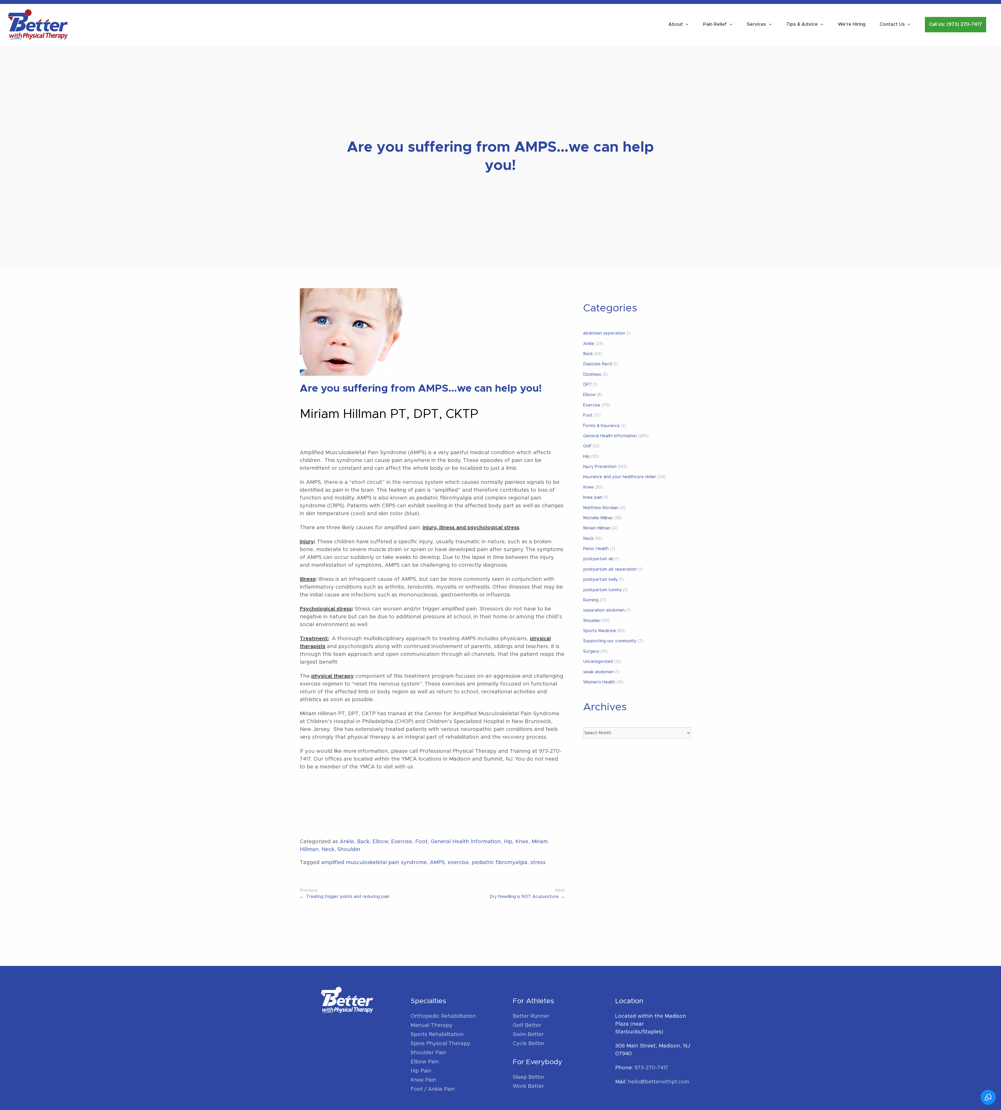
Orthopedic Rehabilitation (443, 1016)
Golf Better (527, 1025)
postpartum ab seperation (610, 569)
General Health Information (466, 841)
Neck (328, 849)
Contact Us (892, 24)
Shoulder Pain (428, 1052)
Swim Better (528, 1034)
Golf (587, 446)
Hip (508, 841)
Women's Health (599, 682)
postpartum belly (600, 579)
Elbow (380, 841)
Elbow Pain (425, 1061)
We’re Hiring (851, 24)
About (675, 24)
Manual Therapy (432, 1025)
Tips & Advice (802, 24)
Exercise (401, 841)
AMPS (437, 862)
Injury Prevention (600, 467)
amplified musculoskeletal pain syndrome (374, 862)
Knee (521, 841)
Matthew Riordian (600, 508)
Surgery (591, 651)
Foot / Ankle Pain (433, 1089)
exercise (458, 862)
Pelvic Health (596, 549)
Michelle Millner (598, 518)
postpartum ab (598, 559)
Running (591, 600)
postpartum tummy (602, 590)
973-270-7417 (651, 1067)
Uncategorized (598, 661)
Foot (421, 841)
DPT (587, 385)
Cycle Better (529, 1043)
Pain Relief (715, 24)
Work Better (528, 1086)
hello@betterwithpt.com (658, 1081)
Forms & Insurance (601, 426)
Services (756, 24)
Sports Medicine (599, 631)
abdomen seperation (604, 333)
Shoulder (349, 849)
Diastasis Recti (597, 364)
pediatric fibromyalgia (499, 862)
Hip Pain (421, 1071)
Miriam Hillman (597, 528)
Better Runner (531, 1016)
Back (363, 841)
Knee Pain (423, 1080)
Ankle (347, 841)
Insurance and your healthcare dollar (619, 477)
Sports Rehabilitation (437, 1034)
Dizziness (592, 374)
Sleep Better (529, 1077)
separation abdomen (604, 610)
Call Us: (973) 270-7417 (955, 24)
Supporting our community (610, 641)
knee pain (592, 497)
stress (538, 862)
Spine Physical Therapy (440, 1043)
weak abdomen (598, 672)
